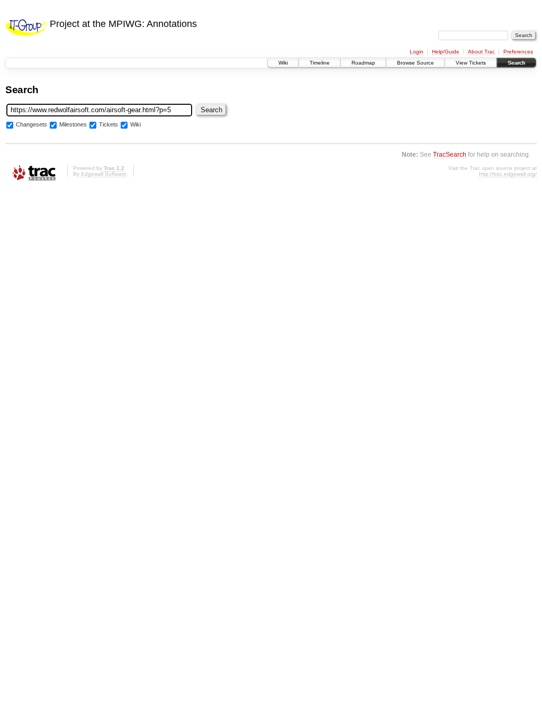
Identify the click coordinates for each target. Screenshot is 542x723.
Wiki (283, 63)
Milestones (73, 124)
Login (416, 52)
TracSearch (449, 154)
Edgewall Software (104, 174)
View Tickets (471, 63)
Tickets (108, 124)
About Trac (481, 52)
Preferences (518, 52)
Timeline (320, 63)
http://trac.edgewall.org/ (508, 174)
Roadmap (363, 63)
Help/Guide (445, 52)
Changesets (31, 124)
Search (516, 63)
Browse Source (415, 63)
